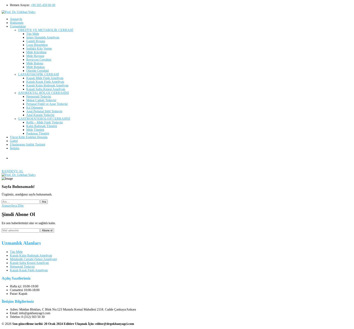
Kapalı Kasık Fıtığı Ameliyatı (45, 81)
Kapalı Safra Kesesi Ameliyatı (45, 89)
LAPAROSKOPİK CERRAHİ (38, 74)
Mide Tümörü (35, 129)
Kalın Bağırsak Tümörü (41, 126)
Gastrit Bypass (35, 41)
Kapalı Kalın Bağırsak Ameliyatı (47, 85)
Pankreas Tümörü (37, 133)
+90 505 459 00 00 (43, 5)
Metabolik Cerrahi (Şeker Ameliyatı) (33, 259)
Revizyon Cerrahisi (38, 59)
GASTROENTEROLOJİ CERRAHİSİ (44, 118)
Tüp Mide (32, 33)
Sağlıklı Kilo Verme (39, 48)
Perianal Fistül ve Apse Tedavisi (47, 104)
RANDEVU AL (12, 171)
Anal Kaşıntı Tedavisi (40, 115)
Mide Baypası (35, 56)
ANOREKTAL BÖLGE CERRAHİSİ (43, 93)
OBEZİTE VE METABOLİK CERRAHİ (45, 30)
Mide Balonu (34, 63)
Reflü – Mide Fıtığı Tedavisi (44, 122)
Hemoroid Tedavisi (38, 96)
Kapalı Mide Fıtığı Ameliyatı (44, 78)
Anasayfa (16, 19)
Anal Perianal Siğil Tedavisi (44, 111)
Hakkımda (16, 22)
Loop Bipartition (37, 45)
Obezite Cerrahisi (37, 70)
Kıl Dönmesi (34, 107)
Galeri (14, 141)
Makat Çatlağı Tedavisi (41, 100)
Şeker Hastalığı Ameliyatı (42, 37)
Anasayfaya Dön (13, 205)
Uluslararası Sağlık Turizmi (27, 144)
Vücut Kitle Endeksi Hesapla (29, 137)
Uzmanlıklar (18, 26)
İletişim (14, 148)
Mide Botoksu (35, 67)
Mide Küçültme (36, 52)
